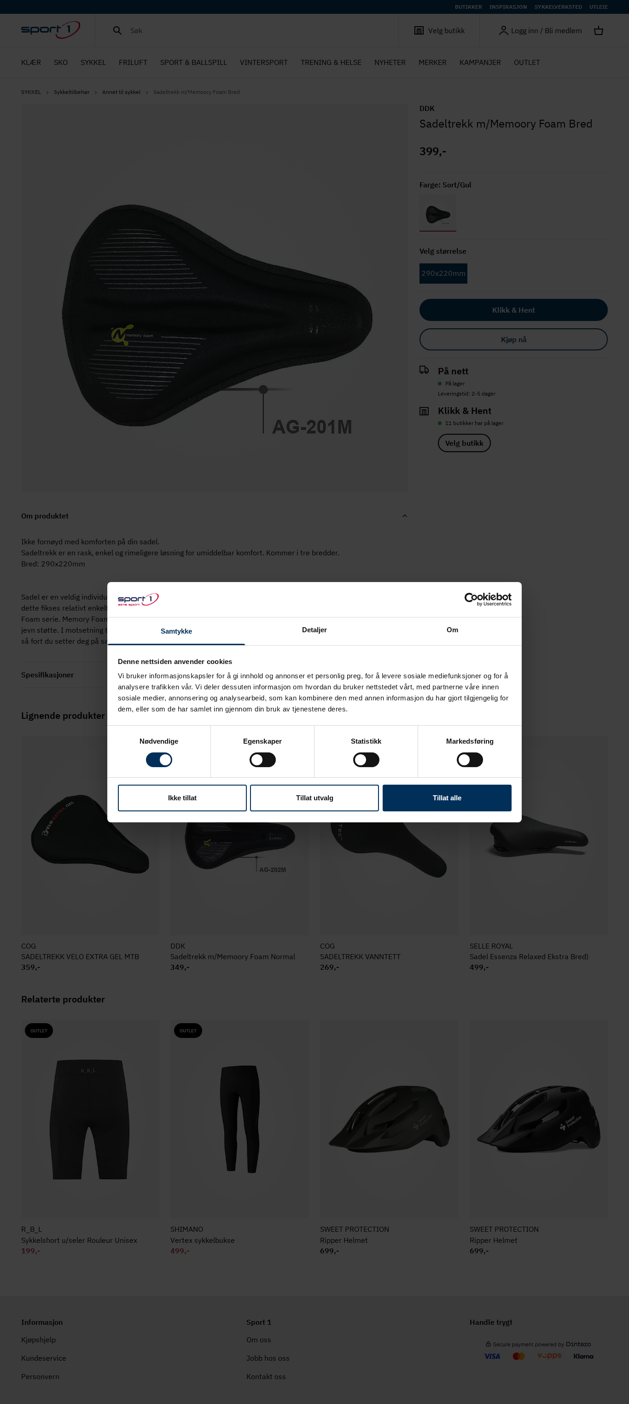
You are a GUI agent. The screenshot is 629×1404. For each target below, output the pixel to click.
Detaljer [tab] (314, 630)
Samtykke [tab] (176, 631)
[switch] (263, 759)
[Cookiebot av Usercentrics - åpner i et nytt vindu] (471, 599)
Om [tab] (452, 630)
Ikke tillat (182, 798)
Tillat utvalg (314, 798)
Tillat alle (447, 798)
